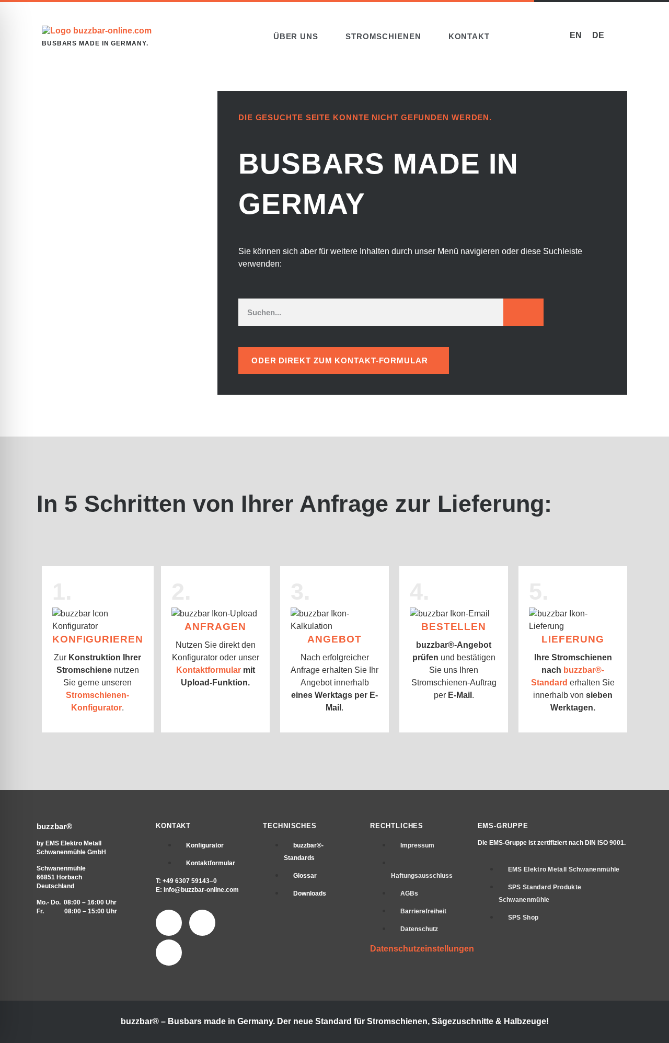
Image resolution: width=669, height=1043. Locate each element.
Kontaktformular (208, 670)
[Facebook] (169, 923)
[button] (526, 36)
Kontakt (469, 36)
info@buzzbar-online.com (201, 889)
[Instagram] (202, 923)
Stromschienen (383, 36)
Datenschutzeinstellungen (422, 948)
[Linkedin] (169, 952)
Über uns (295, 36)
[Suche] (523, 312)
